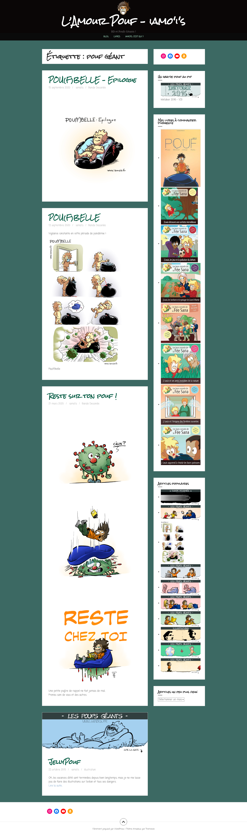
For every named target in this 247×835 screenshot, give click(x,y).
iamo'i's (79, 88)
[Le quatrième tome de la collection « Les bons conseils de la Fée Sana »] (181, 283)
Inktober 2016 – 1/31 (171, 100)
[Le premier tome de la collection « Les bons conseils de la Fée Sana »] (181, 445)
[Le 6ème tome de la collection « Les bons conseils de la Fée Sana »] (179, 206)
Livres (117, 36)
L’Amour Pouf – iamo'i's (123, 21)
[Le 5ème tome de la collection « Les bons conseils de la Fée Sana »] (179, 243)
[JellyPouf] (95, 735)
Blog (105, 36)
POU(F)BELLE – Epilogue (93, 79)
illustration (90, 770)
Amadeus (137, 829)
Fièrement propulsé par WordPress (108, 829)
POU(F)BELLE (74, 217)
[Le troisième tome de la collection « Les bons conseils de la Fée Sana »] (181, 363)
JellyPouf (64, 762)
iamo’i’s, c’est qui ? (134, 36)
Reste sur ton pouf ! (83, 395)
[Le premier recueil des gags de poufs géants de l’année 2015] (181, 158)
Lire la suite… (56, 786)
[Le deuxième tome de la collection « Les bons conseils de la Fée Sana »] (181, 404)
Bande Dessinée (97, 88)
